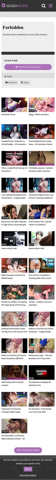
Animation (12, 82)
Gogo (17, 6)
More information (28, 475)
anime (26, 82)
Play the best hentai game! (29, 67)
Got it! (28, 469)
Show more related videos (28, 450)
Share (9, 76)
